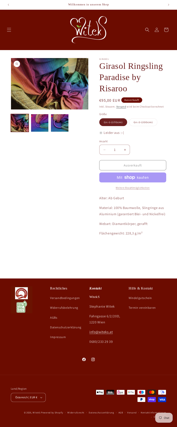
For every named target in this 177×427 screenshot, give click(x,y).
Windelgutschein (140, 298)
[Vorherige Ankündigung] (8, 4)
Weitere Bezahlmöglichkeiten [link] (133, 187)
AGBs (53, 317)
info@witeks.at (101, 332)
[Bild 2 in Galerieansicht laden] (40, 123)
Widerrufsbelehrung (64, 308)
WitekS (36, 412)
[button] (9, 30)
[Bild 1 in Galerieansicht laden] (20, 123)
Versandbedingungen (65, 298)
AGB (121, 412)
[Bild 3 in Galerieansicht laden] (60, 123)
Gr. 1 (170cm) (115, 123)
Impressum (58, 337)
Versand (121, 106)
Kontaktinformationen (153, 412)
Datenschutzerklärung (65, 327)
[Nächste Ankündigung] (168, 4)
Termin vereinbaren (142, 308)
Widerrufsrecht (75, 412)
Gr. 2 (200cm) (145, 123)
